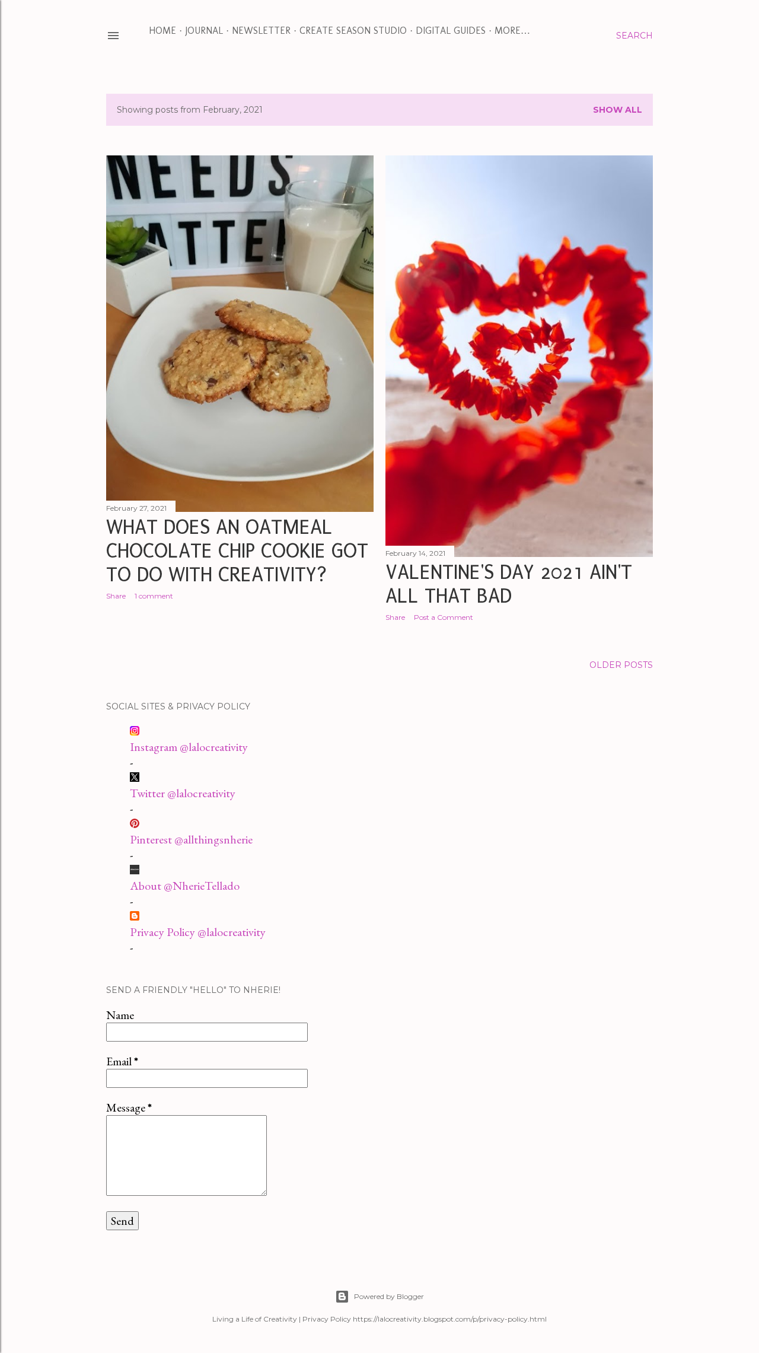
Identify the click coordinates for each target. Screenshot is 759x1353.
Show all (617, 109)
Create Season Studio (353, 30)
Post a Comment (443, 617)
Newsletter (261, 30)
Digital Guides (451, 30)
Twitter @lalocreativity (182, 793)
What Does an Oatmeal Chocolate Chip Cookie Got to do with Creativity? (237, 551)
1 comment (154, 595)
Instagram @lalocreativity (189, 747)
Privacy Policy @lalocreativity (198, 932)
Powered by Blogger (389, 1296)
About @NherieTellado (185, 885)
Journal (204, 30)
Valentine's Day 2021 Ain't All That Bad (508, 584)
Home (162, 30)
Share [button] (116, 595)
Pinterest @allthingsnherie (191, 839)
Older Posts (621, 665)
